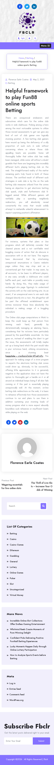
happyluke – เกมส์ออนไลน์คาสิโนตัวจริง (24, 356)
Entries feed (15, 688)
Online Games (16, 572)
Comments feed (16, 694)
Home (21, 58)
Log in (12, 683)
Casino (13, 539)
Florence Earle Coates (27, 462)
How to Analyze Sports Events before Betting (28, 657)
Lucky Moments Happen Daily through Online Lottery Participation (28, 648)
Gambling (14, 555)
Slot (12, 583)
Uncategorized (17, 589)
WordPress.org (16, 700)
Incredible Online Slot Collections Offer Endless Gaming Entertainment (27, 622)
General (14, 561)
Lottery (13, 567)
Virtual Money (16, 595)
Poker (12, 578)
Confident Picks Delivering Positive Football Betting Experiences (26, 639)
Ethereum (14, 550)
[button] (45, 46)
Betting (29, 58)
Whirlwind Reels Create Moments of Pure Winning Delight (27, 631)
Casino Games (16, 544)
